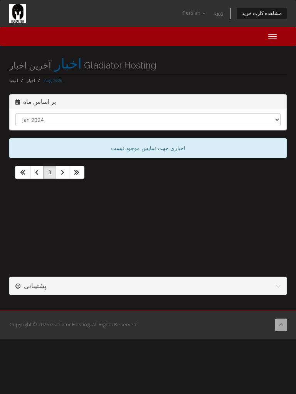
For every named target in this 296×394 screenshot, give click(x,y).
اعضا (13, 80)
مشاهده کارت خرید (262, 13)
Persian (192, 13)
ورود (219, 13)
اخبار (31, 80)
